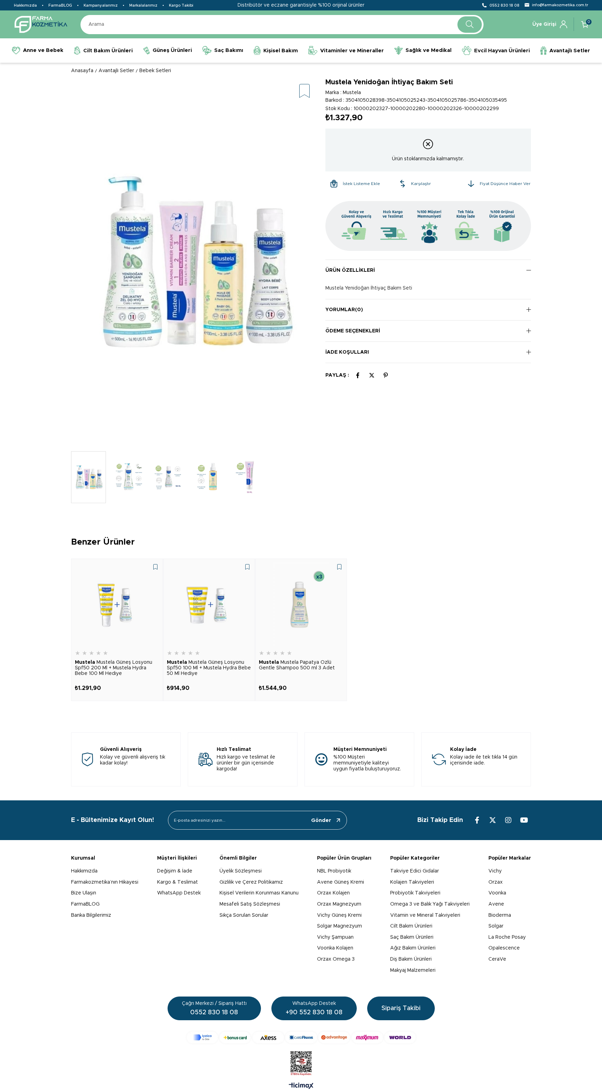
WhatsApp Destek (179, 893)
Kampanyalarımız (101, 5)
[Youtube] (524, 820)
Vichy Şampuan (335, 937)
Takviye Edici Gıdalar (414, 871)
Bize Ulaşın (83, 893)
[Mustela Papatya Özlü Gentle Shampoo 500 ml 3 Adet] (301, 604)
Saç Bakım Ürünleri (411, 937)
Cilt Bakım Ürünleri (411, 926)
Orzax (495, 882)
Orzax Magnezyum (339, 904)
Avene (496, 904)
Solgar (495, 926)
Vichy (495, 871)
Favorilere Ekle (155, 567)
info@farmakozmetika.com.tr (560, 5)
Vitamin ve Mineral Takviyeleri (425, 915)
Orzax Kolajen (333, 893)
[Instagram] (508, 820)
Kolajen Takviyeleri (412, 882)
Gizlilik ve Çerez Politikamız (251, 882)
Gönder (321, 820)
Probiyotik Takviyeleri (415, 893)
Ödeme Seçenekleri (352, 331)
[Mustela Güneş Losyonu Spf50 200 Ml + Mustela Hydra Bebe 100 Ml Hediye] (117, 604)
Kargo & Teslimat (177, 882)
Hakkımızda (25, 5)
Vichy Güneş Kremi (339, 915)
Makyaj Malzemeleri (412, 970)
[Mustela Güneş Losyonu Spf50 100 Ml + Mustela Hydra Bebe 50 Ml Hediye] (209, 604)
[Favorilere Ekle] (304, 91)
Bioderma (499, 915)
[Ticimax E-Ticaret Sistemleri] (301, 1086)
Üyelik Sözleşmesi (240, 871)
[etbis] (301, 1063)
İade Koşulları (347, 352)
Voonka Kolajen (335, 948)
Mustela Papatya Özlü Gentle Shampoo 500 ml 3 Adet (297, 665)
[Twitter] (493, 820)
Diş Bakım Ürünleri (411, 959)
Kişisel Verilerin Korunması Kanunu (259, 893)
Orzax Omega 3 (336, 959)
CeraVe (497, 959)
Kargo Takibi (181, 5)
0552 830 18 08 (504, 5)
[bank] (301, 1037)
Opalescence (504, 948)
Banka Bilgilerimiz (91, 915)
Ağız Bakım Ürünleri (412, 948)
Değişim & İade (174, 871)
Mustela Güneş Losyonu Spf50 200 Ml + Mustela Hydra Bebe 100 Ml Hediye (113, 668)
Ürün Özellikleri (350, 270)
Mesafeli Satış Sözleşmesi (249, 904)
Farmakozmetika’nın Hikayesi (104, 882)
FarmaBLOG (60, 5)
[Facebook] (477, 820)
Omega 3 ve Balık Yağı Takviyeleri (430, 904)
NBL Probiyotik (334, 871)
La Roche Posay (507, 937)
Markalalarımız (143, 5)
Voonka (497, 893)
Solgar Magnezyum (339, 926)
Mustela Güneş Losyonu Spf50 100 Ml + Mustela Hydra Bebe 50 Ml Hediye (209, 668)
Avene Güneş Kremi (340, 882)
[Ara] (469, 24)
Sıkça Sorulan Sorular (243, 915)
